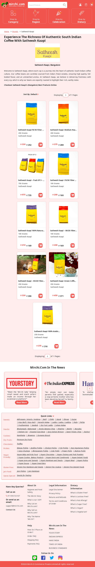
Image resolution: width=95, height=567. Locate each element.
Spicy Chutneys (24, 451)
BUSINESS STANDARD (58, 548)
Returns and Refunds (57, 497)
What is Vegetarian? (79, 512)
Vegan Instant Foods (80, 457)
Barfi (45, 419)
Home (6, 31)
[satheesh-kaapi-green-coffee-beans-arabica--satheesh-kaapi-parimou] (63, 276)
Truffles (20, 444)
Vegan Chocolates (47, 454)
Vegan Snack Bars (39, 463)
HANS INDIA (54, 540)
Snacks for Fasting (24, 475)
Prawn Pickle (67, 451)
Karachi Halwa (43, 422)
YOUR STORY (54, 533)
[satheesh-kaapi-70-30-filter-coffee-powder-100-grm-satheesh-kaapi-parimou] (63, 176)
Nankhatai (21, 435)
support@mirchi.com (14, 506)
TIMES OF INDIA (55, 544)
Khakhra (61, 429)
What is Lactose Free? (79, 496)
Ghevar (66, 419)
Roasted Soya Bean (37, 432)
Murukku (78, 429)
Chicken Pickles (51, 448)
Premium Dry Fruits (24, 439)
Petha (82, 422)
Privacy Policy (54, 493)
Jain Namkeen (33, 471)
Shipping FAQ (32, 540)
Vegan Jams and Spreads (28, 460)
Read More (22, 402)
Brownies (31, 435)
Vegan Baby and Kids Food (27, 454)
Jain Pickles (21, 471)
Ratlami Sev (23, 432)
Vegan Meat (70, 460)
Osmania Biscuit (43, 435)
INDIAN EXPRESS (56, 536)
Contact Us (10, 509)
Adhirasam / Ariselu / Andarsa (28, 419)
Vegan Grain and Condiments (57, 457)
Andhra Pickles (36, 448)
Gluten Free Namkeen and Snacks (30, 467)
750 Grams (22, 183)
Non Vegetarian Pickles (80, 448)
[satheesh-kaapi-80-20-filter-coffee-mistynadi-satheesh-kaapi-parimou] (31, 276)
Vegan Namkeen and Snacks (51, 460)
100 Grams (54, 183)
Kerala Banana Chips (47, 429)
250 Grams (22, 133)
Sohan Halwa (60, 425)
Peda (76, 422)
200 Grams (54, 133)
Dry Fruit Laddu (47, 425)
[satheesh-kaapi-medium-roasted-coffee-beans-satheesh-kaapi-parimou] (63, 125)
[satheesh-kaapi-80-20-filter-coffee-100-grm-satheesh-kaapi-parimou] (63, 226)
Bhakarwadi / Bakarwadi (26, 429)
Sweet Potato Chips (74, 432)
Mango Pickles (22, 448)
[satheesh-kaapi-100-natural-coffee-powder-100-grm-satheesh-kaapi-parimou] (31, 226)
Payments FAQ (33, 544)
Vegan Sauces (23, 463)
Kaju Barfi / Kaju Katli (27, 422)
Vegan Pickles (82, 460)
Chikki (51, 419)
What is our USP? (34, 500)
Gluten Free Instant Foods (74, 467)
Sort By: (27, 94)
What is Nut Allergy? (79, 500)
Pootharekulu (23, 425)
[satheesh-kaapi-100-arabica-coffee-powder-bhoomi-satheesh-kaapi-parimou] (47, 327)
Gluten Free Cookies (53, 467)
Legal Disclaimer (56, 489)
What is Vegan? (77, 508)
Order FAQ (31, 536)
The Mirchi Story (34, 496)
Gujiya (73, 419)
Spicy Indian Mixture (56, 432)
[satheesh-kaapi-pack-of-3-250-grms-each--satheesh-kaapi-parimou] (31, 176)
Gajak (59, 419)
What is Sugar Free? (79, 504)
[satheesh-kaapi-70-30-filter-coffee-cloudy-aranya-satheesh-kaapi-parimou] (31, 125)
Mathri (69, 429)
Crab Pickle (55, 451)
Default (34, 94)
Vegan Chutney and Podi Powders (70, 454)
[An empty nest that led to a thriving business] (59, 380)
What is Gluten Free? (79, 492)
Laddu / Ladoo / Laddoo (61, 422)
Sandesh (35, 425)
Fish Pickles (63, 448)
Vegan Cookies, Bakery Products (31, 457)
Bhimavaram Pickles (40, 451)
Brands (15, 31)
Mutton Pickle (80, 451)
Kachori (87, 432)
